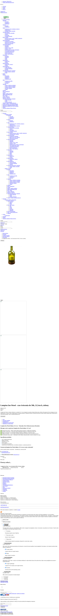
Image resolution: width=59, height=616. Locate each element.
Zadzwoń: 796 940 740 (7, 1)
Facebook (8, 567)
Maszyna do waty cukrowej (10, 42)
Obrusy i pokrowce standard (10, 86)
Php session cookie (9, 535)
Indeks (1, 408)
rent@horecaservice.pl (6, 452)
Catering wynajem (8, 114)
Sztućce (4, 24)
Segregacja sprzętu (6, 481)
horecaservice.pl (16, 454)
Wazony (6, 34)
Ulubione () (2, 11)
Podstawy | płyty (8, 48)
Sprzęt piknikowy (6, 66)
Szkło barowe (7, 30)
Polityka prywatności (6, 488)
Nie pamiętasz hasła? (4, 605)
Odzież (6, 89)
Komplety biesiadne (8, 68)
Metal (6, 59)
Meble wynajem (8, 168)
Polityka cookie (5, 519)
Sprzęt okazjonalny (6, 40)
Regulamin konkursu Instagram (8, 478)
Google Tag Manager (10, 563)
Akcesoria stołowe (6, 32)
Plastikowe (7, 77)
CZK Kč (4, 6)
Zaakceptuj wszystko (4, 582)
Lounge (4, 92)
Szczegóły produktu (6, 420)
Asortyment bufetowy (7, 44)
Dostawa (4, 482)
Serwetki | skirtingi (8, 88)
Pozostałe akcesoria (8, 36)
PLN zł (4, 9)
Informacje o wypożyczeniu (8, 423)
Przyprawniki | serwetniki (9, 33)
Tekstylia (4, 84)
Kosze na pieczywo (8, 52)
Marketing (6, 579)
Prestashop (8, 531)
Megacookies (8, 539)
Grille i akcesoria (8, 67)
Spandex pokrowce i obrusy (10, 87)
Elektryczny (7, 61)
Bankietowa (7, 22)
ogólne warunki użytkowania (11, 593)
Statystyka (6, 577)
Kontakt (4, 491)
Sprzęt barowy (5, 60)
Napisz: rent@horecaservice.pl (8, 2)
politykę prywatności (20, 593)
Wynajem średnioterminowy (8, 484)
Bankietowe (7, 26)
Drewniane (7, 75)
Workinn (4, 216)
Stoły (4, 80)
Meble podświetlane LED (7, 94)
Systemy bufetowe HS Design (10, 199)
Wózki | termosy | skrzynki (10, 71)
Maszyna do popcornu (9, 43)
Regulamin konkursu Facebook (8, 477)
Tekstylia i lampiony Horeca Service (9, 218)
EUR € (4, 7)
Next (1, 300)
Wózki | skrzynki (8, 99)
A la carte (7, 21)
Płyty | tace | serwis (10, 205)
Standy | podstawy (10, 200)
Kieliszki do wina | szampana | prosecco (12, 28)
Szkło (4, 27)
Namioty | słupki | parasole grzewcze (9, 102)
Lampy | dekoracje (6, 96)
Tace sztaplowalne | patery (10, 50)
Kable (6, 72)
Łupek (11, 208)
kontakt (18, 509)
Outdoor (4, 90)
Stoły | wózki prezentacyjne (12, 212)
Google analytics (9, 549)
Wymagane (6, 524)
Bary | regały (5, 95)
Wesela (4, 217)
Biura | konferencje (6, 91)
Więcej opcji (6, 523)
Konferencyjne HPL (9, 81)
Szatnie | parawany (8, 101)
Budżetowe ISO (13, 173)
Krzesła (4, 74)
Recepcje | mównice (6, 97)
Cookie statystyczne (7, 543)
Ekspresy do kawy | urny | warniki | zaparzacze (13, 38)
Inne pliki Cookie (7, 571)
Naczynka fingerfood (11, 211)
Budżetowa (7, 23)
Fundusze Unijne (6, 480)
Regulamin (5, 489)
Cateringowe (7, 82)
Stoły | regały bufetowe (9, 53)
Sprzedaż (4, 198)
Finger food (5, 55)
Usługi (4, 214)
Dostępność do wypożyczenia (8, 422)
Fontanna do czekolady (9, 41)
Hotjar (7, 553)
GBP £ (4, 8)
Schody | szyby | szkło (9, 47)
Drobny (6, 62)
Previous (2, 240)
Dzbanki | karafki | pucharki (10, 31)
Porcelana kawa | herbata (9, 39)
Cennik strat (5, 490)
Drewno (11, 201)
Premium (6, 25)
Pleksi (11, 204)
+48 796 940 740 (5, 451)
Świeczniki (7, 35)
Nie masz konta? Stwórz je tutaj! (6, 611)
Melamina (7, 46)
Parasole (6, 69)
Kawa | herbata (5, 37)
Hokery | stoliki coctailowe (8, 93)
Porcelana (4, 20)
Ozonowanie (7, 215)
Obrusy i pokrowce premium (10, 85)
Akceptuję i (13, 593)
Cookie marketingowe (8, 557)
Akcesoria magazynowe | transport (9, 70)
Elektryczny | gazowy (9, 64)
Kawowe (6, 83)
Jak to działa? (5, 485)
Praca (4, 487)
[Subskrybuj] (11, 592)
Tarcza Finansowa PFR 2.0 (8, 479)
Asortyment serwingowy (9, 51)
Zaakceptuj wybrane (4, 581)
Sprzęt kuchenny (6, 63)
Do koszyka (3, 416)
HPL (10, 206)
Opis (3, 419)
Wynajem (4, 113)
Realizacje (5, 483)
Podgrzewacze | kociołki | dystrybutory (12, 49)
